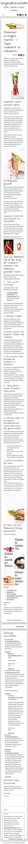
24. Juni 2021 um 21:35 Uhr (15, 697)
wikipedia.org (10, 592)
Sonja (9, 653)
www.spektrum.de (11, 590)
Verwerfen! (20, 839)
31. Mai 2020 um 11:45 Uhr (15, 655)
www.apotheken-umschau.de (14, 595)
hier (20, 835)
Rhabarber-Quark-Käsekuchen (19, 578)
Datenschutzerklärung (10, 827)
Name (6, 809)
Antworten (8, 651)
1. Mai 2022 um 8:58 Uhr (11, 736)
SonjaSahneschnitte (14, 3)
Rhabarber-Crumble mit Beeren (9, 561)
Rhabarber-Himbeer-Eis (19, 544)
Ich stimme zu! (12, 839)
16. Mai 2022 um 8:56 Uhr (12, 753)
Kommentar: (7, 793)
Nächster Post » (20, 626)
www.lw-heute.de (11, 594)
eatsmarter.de (10, 599)
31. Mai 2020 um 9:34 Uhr (12, 641)
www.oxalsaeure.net (12, 597)
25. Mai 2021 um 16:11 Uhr (12, 672)
